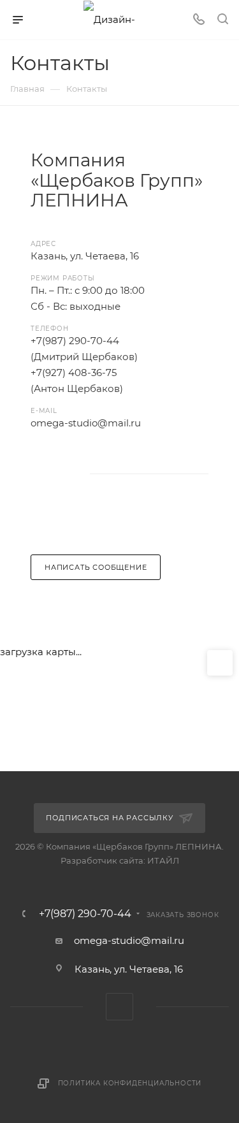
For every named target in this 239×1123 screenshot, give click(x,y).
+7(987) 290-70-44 (85, 914)
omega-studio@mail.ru (129, 940)
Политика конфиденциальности (130, 1083)
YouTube (44, 474)
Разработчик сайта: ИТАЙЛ (120, 860)
